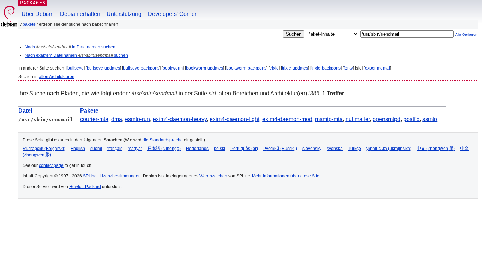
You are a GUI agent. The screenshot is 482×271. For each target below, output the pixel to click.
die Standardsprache (163, 140)
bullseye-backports (141, 68)
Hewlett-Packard (85, 186)
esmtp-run (137, 119)
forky (348, 68)
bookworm (173, 68)
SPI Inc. (90, 176)
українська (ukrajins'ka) (388, 148)
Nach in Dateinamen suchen (70, 46)
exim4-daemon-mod (287, 119)
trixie (274, 68)
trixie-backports (326, 68)
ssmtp (429, 119)
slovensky (311, 148)
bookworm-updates (204, 68)
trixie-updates (295, 68)
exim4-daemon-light (234, 119)
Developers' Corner (172, 14)
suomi (96, 148)
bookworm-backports (246, 68)
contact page (51, 165)
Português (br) (244, 148)
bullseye (75, 68)
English (78, 148)
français (114, 148)
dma (116, 119)
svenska (335, 148)
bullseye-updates (103, 68)
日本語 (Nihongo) (164, 148)
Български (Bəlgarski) (44, 148)
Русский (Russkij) (280, 148)
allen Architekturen (56, 76)
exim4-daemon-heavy (180, 119)
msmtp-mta (329, 119)
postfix (411, 119)
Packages (33, 2)
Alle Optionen (466, 34)
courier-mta (94, 119)
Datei (25, 111)
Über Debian (38, 14)
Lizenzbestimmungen (120, 176)
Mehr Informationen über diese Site (285, 176)
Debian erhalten (80, 14)
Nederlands (197, 148)
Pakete (29, 24)
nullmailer (357, 119)
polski (219, 148)
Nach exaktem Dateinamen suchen (76, 55)
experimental (377, 68)
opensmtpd (386, 119)
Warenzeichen (213, 176)
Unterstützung (124, 14)
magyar (135, 148)
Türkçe (354, 148)
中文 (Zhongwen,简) (436, 148)
